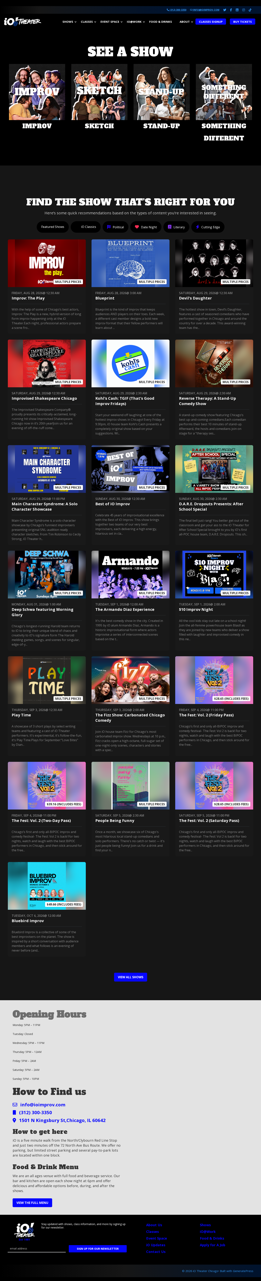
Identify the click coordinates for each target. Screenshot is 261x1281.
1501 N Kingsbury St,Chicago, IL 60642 (62, 1120)
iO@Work (134, 21)
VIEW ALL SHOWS (130, 977)
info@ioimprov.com (205, 9)
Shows (67, 21)
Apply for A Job (212, 1245)
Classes (87, 21)
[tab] (53, 227)
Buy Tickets (242, 21)
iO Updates (155, 1245)
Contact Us (155, 1251)
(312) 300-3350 (177, 9)
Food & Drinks (160, 21)
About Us (154, 1225)
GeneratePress (243, 1271)
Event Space (110, 21)
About (185, 21)
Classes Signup (211, 21)
